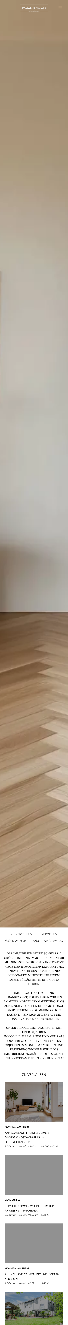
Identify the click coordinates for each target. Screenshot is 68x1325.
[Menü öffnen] (60, 7)
